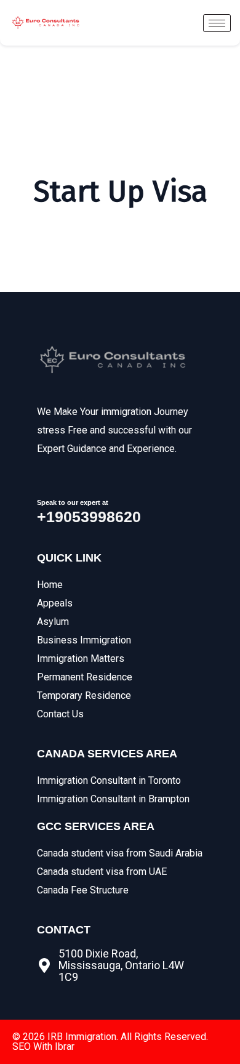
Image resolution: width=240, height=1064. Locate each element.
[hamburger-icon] (217, 23)
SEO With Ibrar (43, 1046)
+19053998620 (89, 516)
